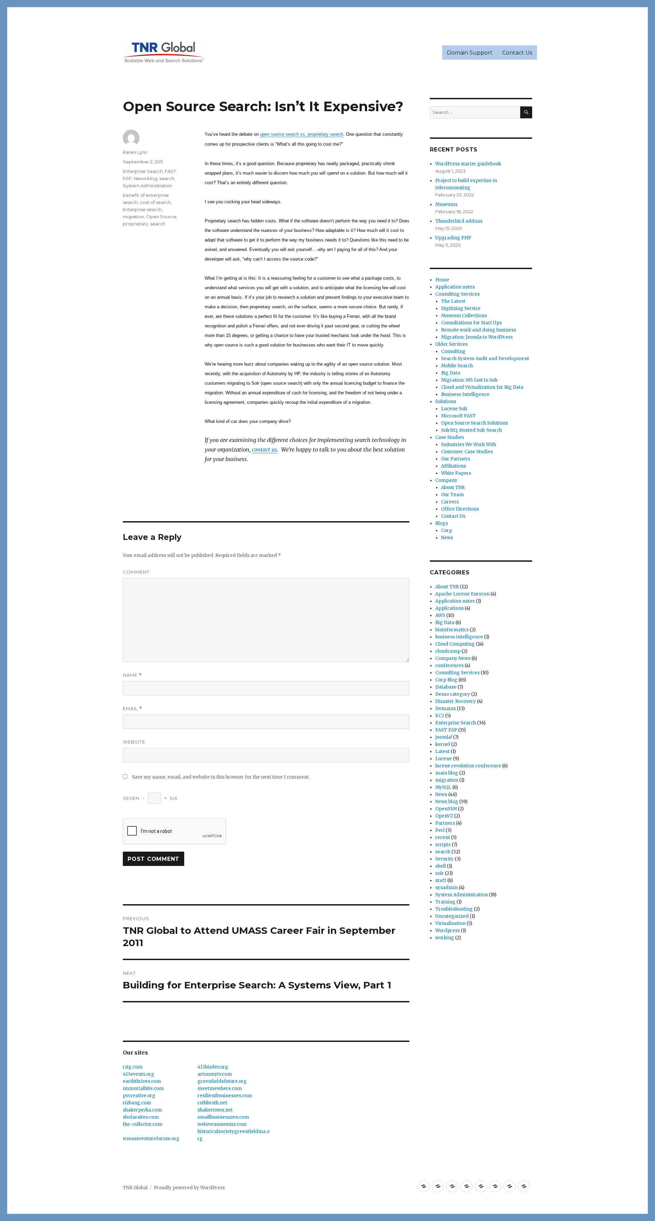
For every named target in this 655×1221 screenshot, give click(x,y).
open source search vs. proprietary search (301, 134)
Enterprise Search (143, 171)
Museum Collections (464, 316)
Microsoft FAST (458, 416)
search (166, 178)
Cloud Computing (455, 644)
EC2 (439, 716)
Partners (445, 823)
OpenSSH (446, 809)
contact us (264, 449)
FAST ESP (446, 730)
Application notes (455, 287)
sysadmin (446, 888)
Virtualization (450, 923)
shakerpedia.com (142, 1110)
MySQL (443, 787)
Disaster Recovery (455, 701)
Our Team (452, 495)
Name (132, 675)
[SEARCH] (526, 112)
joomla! (443, 737)
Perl (440, 830)
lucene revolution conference (468, 766)
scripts (443, 845)
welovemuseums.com (222, 1124)
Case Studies (449, 437)
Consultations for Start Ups (471, 323)
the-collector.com (142, 1124)
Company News (452, 658)
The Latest (453, 301)
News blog (145, 178)
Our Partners (455, 459)
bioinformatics (452, 630)
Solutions (445, 401)
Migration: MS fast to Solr (469, 380)
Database (445, 687)
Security (444, 859)
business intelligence (459, 637)
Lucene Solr (454, 409)
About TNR (453, 487)
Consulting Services (457, 294)
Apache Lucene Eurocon (462, 594)
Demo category (452, 694)
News (447, 538)
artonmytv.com (215, 1074)
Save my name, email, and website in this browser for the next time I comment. (221, 777)
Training (445, 902)
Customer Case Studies (467, 452)
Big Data (450, 373)
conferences (449, 665)
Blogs (441, 523)
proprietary (135, 223)
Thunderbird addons (458, 221)
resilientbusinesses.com (225, 1096)
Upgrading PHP (453, 238)
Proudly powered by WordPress (189, 1188)
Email (132, 708)
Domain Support (470, 52)
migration (133, 216)
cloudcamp (448, 651)
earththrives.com (142, 1081)
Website (134, 742)
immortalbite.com (143, 1088)
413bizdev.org (213, 1067)
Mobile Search (457, 366)
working (444, 938)
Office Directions (460, 509)
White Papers (456, 473)
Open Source (161, 216)
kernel (442, 744)
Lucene (443, 759)
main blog (446, 773)
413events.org (138, 1074)
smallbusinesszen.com (223, 1117)
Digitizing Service (461, 308)
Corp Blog (446, 680)
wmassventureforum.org (151, 1139)
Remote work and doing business (478, 330)
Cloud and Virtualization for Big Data (482, 387)
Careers (450, 502)
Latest (442, 751)
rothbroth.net (212, 1103)
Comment (136, 572)
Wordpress (447, 930)
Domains (445, 708)
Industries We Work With (468, 444)
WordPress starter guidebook (468, 164)
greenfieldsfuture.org (222, 1081)
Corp (446, 530)
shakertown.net (215, 1110)
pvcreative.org (139, 1096)
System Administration (147, 185)
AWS (440, 615)
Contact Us (517, 52)
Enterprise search (142, 209)
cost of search (155, 202)
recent (442, 837)
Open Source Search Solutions (474, 423)
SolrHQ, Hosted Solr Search (471, 430)
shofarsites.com (141, 1117)
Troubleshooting (454, 909)
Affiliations (453, 466)
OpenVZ (444, 816)
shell (440, 866)
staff (440, 880)
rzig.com (133, 1067)
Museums (446, 204)
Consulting (453, 351)
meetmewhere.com (220, 1088)
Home (442, 280)
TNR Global (135, 1188)
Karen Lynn (135, 152)
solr (439, 873)
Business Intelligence (465, 394)
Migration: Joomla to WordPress (477, 337)
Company (446, 480)
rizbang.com (137, 1103)
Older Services (451, 344)
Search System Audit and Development (485, 359)
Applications (449, 608)
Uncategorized (452, 916)
